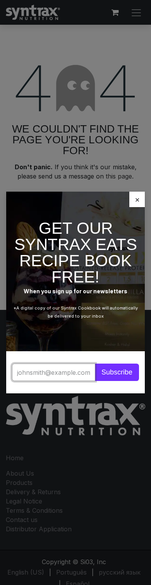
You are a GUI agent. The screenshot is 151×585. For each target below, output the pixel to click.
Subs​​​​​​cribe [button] (120, 356)
